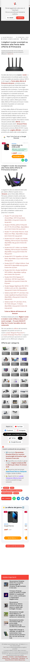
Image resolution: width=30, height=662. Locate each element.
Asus (12, 487)
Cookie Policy (14, 658)
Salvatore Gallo (8, 37)
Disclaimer (22, 658)
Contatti (11, 656)
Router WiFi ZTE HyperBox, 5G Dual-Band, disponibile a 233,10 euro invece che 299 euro (16, 258)
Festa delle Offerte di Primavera (12, 490)
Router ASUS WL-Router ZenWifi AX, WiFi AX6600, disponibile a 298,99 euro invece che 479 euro (16, 272)
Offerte (5, 39)
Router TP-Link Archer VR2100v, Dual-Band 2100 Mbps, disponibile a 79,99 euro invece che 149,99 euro (16, 234)
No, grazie (10, 17)
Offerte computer (13, 39)
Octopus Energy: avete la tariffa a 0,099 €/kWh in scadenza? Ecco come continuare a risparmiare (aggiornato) (17, 595)
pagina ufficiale (15, 130)
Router (16, 493)
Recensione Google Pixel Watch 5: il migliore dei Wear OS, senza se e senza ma (17, 614)
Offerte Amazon (7, 493)
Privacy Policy (6, 658)
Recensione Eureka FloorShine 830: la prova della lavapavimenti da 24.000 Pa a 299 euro (17, 623)
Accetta (20, 17)
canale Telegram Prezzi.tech (15, 333)
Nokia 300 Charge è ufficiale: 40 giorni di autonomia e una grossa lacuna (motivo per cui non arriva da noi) (17, 634)
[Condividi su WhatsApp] (22, 160)
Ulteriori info (10, 53)
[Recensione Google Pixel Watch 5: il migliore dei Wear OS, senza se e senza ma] (6, 614)
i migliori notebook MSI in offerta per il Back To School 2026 (16, 465)
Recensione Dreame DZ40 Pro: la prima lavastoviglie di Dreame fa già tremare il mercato (17, 584)
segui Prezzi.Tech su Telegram (16, 471)
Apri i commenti (6, 498)
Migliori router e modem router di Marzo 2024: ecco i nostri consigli (15, 319)
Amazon (4, 194)
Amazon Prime (22, 124)
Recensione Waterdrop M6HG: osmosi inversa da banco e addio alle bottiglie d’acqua (16, 605)
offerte (17, 122)
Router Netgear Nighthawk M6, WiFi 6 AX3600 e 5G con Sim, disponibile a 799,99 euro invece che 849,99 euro (16, 288)
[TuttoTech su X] (20, 438)
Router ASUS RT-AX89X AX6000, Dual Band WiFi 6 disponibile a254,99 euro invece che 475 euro (17, 265)
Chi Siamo (5, 656)
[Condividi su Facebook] (27, 498)
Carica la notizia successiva (15, 546)
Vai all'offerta (17, 156)
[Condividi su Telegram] (26, 160)
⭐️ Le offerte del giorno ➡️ (13, 507)
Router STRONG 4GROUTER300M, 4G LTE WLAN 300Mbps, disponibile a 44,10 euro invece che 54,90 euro (17, 227)
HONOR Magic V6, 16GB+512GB (17, 146)
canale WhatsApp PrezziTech (12, 335)
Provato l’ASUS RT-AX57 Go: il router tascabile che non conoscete (13, 323)
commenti (25, 39)
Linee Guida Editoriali (21, 656)
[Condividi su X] (22, 498)
